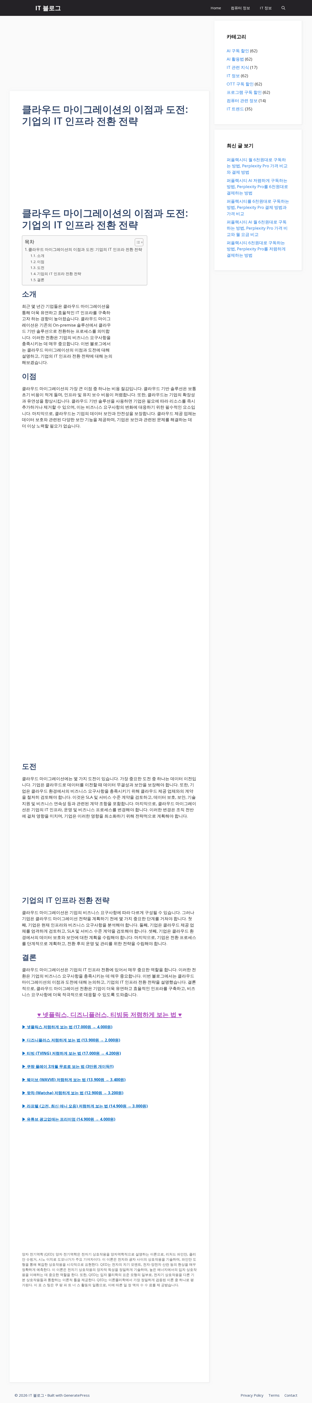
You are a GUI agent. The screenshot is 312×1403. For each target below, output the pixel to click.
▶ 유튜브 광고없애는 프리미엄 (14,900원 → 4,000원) (68, 1119)
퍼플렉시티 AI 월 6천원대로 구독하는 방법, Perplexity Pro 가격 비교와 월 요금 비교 (257, 228)
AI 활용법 (235, 59)
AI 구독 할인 (238, 50)
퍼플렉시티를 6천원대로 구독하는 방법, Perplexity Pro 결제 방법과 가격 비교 (258, 207)
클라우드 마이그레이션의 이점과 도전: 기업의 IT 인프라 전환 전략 (85, 249)
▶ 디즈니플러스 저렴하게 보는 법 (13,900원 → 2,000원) (71, 1040)
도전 (40, 267)
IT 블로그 (48, 8)
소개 (40, 255)
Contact (290, 1395)
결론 (40, 279)
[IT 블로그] (27, 8)
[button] (283, 8)
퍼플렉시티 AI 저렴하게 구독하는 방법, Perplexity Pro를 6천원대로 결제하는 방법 (257, 187)
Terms (274, 1395)
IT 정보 (266, 7)
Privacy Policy (252, 1395)
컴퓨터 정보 (240, 7)
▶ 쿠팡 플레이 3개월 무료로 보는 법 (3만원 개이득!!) (68, 1066)
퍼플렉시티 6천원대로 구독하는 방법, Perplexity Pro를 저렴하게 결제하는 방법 (256, 249)
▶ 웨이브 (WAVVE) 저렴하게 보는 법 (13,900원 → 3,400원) (74, 1079)
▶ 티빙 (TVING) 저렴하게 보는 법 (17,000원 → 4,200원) (71, 1053)
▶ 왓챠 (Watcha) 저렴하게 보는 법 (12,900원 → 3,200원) (72, 1092)
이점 (40, 261)
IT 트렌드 (235, 109)
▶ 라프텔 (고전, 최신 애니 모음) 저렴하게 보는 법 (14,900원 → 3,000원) (85, 1106)
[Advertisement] (110, 55)
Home (216, 7)
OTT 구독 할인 (240, 84)
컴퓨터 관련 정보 (242, 100)
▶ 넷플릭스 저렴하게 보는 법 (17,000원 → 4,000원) (67, 1027)
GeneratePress (77, 1395)
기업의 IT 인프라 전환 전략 (59, 273)
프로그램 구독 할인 (244, 92)
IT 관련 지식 (238, 67)
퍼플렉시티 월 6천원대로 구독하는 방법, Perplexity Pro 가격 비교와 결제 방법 (257, 166)
